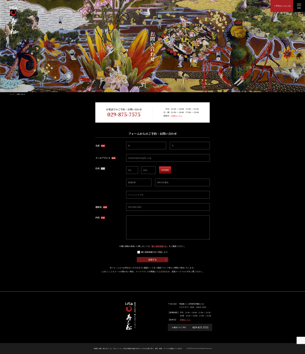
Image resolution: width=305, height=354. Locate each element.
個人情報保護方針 (159, 246)
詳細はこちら (177, 115)
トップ (12, 94)
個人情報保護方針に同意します (154, 252)
